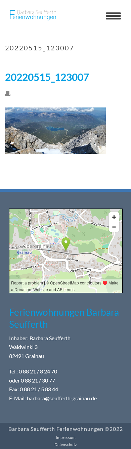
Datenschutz (65, 444)
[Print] (11, 92)
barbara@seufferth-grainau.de (62, 398)
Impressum (66, 437)
